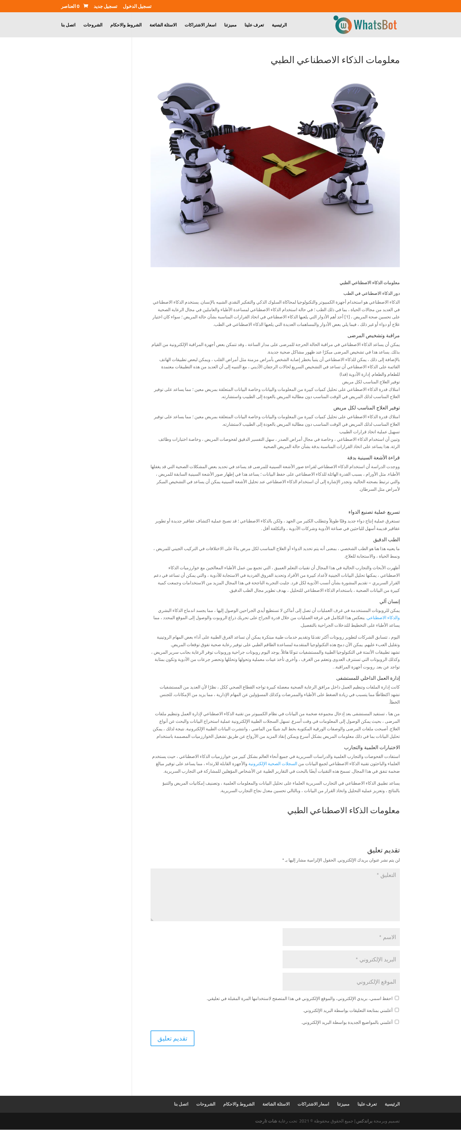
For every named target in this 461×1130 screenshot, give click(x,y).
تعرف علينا (254, 26)
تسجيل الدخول (137, 7)
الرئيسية (279, 26)
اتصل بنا (68, 26)
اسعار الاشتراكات (200, 26)
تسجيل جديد (105, 7)
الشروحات (93, 26)
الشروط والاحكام (126, 26)
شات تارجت (266, 1121)
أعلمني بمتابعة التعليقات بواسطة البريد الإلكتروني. (348, 1010)
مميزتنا (230, 26)
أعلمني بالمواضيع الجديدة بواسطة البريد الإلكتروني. (347, 1022)
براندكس (364, 1121)
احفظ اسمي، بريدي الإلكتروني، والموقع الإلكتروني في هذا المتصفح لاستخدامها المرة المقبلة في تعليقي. (300, 998)
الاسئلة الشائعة (163, 26)
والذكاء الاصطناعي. (383, 618)
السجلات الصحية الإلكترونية (273, 764)
